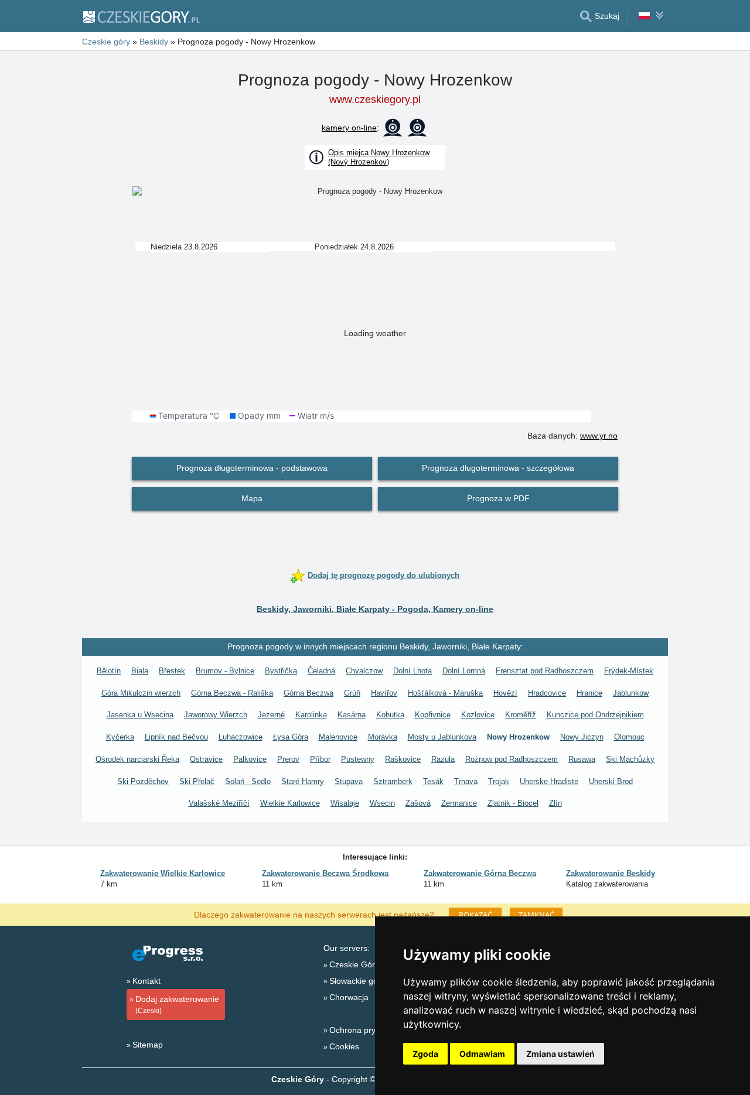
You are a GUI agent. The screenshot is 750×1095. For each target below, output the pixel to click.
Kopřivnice (433, 714)
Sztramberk (392, 781)
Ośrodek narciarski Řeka (137, 759)
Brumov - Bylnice (225, 670)
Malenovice (338, 737)
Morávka (382, 737)
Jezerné (271, 714)
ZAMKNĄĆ (536, 914)
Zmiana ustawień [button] (560, 1054)
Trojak (498, 781)
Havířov (384, 693)
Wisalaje (344, 803)
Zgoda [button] (425, 1054)
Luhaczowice (240, 737)
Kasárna (352, 714)
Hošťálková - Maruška (445, 693)
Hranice (589, 693)
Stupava (349, 781)
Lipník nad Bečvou (176, 737)
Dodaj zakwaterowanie (177, 1004)
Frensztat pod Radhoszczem (545, 670)
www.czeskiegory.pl (375, 99)
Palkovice (250, 759)
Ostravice (206, 759)
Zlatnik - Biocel (513, 803)
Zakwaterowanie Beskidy (610, 873)
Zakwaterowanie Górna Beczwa (480, 873)
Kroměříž (520, 714)
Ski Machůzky (630, 759)
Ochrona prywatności (368, 1030)
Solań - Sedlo (248, 781)
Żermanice (459, 803)
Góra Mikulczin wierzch (140, 693)
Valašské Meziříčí (219, 803)
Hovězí (505, 693)
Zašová (418, 803)
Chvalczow (364, 670)
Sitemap (147, 1044)
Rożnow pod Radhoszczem (511, 759)
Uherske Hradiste (549, 781)
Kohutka (390, 714)
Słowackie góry (357, 981)
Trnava (466, 781)
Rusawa (581, 759)
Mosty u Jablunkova (442, 737)
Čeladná (321, 670)
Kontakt (146, 981)
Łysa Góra (290, 737)
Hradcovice (547, 693)
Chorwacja (349, 997)
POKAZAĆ (475, 914)
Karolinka (311, 714)
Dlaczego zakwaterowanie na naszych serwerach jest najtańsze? (314, 914)
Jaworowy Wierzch (215, 714)
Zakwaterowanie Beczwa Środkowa (325, 873)
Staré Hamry (302, 781)
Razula (443, 759)
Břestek (172, 670)
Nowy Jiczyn (582, 737)
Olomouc (629, 737)
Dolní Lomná (463, 670)
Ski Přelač (196, 781)
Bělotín (109, 670)
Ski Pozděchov (143, 781)
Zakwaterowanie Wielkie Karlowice (162, 873)
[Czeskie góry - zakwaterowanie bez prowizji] (141, 16)
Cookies (344, 1046)
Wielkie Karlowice (290, 803)
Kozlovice (478, 714)
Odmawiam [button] (482, 1054)
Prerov (288, 759)
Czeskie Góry (354, 964)
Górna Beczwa (308, 693)
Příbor (320, 759)
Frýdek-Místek (628, 670)
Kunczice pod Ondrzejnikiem (595, 714)
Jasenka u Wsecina (140, 714)
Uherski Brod (611, 781)
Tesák (433, 781)
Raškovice (403, 759)
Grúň (352, 693)
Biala (139, 670)
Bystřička (281, 670)
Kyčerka (120, 737)
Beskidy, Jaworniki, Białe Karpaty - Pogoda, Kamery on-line (375, 609)
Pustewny (357, 759)
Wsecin (382, 803)
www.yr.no (599, 435)
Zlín (555, 803)
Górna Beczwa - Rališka (232, 693)
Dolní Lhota (412, 670)
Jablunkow (631, 693)
